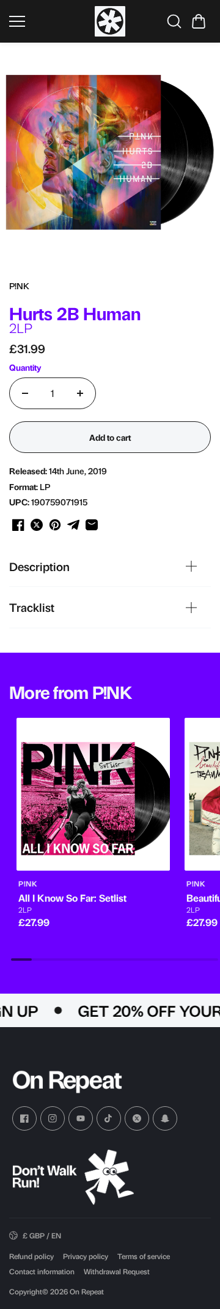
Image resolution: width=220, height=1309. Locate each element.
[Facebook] (24, 1118)
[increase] (80, 393)
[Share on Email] (91, 525)
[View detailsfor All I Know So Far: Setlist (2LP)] (93, 794)
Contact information (42, 1271)
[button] (198, 21)
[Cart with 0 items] (198, 21)
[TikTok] (109, 1118)
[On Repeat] (110, 21)
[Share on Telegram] (73, 525)
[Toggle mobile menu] (49, 21)
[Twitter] (137, 1118)
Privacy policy (85, 1256)
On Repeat (87, 1291)
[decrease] (25, 393)
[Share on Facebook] (18, 525)
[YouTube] (80, 1118)
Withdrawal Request (117, 1271)
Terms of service (143, 1256)
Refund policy (31, 1256)
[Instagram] (52, 1118)
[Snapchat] (165, 1118)
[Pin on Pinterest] (55, 525)
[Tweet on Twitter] (37, 525)
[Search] (174, 21)
